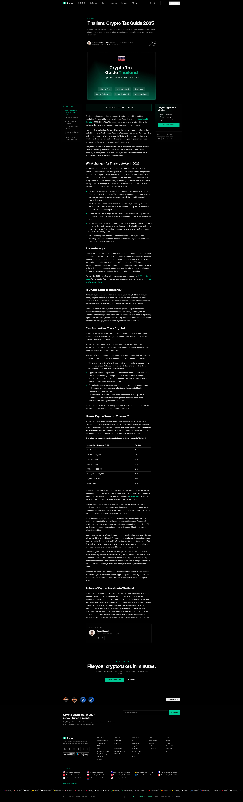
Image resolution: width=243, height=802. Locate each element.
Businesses (94, 3)
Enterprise (117, 743)
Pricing (134, 3)
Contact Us (152, 748)
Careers (151, 743)
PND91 (138, 496)
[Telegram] (78, 749)
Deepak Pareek (104, 42)
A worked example (72, 118)
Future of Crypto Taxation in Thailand (71, 138)
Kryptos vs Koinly (137, 751)
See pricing (131, 680)
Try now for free (168, 125)
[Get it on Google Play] (82, 754)
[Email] (167, 138)
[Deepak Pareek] (92, 633)
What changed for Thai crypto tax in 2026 (71, 112)
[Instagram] (88, 749)
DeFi (98, 748)
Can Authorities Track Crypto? (71, 127)
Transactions (101, 743)
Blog (133, 740)
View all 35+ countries (71, 783)
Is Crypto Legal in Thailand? (70, 122)
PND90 (132, 496)
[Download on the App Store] (69, 754)
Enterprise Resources (138, 754)
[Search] (150, 3)
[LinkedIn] (98, 638)
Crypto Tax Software (103, 751)
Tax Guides (135, 743)
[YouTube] (74, 749)
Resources (113, 3)
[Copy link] (171, 138)
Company (124, 3)
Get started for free (114, 680)
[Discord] (83, 749)
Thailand (90, 18)
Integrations (135, 746)
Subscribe (174, 712)
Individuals (82, 3)
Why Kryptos (153, 740)
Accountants (118, 746)
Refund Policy (170, 746)
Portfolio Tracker (102, 740)
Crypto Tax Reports (103, 754)
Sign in (164, 3)
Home (64, 8)
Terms (168, 743)
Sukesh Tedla (105, 44)
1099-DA (100, 756)
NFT (98, 746)
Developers (118, 748)
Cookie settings (88, 797)
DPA (167, 751)
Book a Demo (153, 746)
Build (103, 3)
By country (135, 748)
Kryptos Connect (119, 751)
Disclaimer (169, 748)
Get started (174, 3)
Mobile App (118, 754)
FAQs (133, 756)
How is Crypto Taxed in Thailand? (72, 133)
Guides (71, 8)
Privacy (168, 740)
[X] (103, 638)
